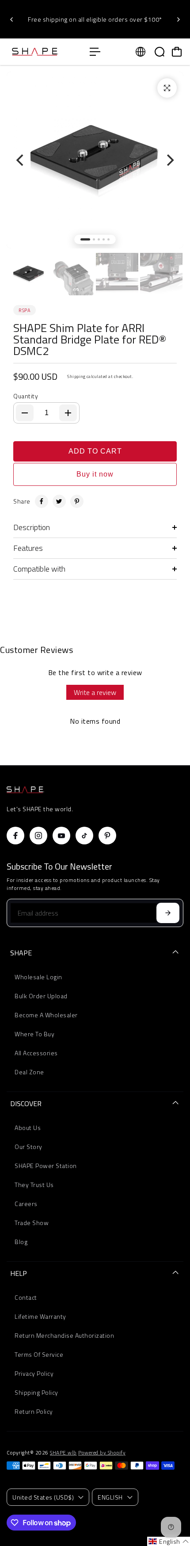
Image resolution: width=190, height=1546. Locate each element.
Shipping (76, 376)
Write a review (95, 692)
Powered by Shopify (101, 1453)
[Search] (159, 51)
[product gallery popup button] (167, 88)
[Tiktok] (84, 835)
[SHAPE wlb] (44, 52)
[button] (168, 1541)
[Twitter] (59, 501)
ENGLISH (110, 1497)
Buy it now (95, 474)
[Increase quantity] (68, 413)
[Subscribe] (167, 913)
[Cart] (176, 51)
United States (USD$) (43, 1497)
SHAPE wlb (63, 1453)
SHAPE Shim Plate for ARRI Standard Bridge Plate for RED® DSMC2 (90, 339)
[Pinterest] (77, 501)
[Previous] (12, 19)
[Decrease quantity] (25, 413)
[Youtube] (61, 835)
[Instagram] (38, 835)
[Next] (178, 19)
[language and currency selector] (140, 51)
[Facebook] (41, 501)
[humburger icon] (95, 51)
